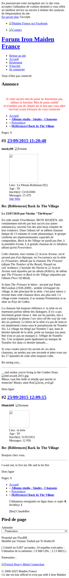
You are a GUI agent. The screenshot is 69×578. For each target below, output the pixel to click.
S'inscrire (14, 66)
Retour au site (17, 55)
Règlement (15, 62)
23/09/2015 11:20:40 (26, 140)
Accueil (14, 59)
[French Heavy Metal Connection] (23, 564)
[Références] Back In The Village (33, 126)
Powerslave (18, 122)
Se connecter (17, 69)
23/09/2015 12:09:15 (26, 397)
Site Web (14, 198)
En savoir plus (10, 17)
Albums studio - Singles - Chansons (34, 119)
